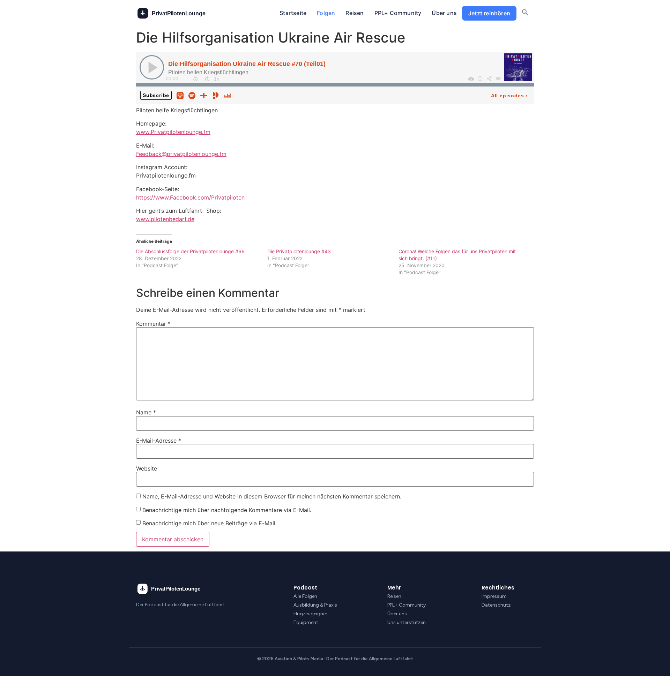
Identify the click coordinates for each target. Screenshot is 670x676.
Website (146, 468)
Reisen (354, 12)
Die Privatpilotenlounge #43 (299, 251)
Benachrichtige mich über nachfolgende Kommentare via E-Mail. (226, 510)
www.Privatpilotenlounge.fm (173, 131)
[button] (525, 13)
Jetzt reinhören (489, 13)
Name (146, 412)
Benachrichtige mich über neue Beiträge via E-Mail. (209, 523)
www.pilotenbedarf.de (165, 219)
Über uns (444, 12)
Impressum (494, 596)
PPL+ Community (398, 12)
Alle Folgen (305, 596)
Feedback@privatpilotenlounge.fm (181, 153)
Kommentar (153, 323)
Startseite (293, 12)
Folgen (326, 12)
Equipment (305, 622)
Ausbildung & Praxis (315, 605)
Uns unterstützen (406, 622)
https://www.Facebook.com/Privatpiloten (190, 197)
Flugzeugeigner (310, 614)
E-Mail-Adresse (158, 440)
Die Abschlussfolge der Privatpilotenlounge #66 (190, 251)
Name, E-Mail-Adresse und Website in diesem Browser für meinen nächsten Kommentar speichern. (271, 496)
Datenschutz (496, 605)
